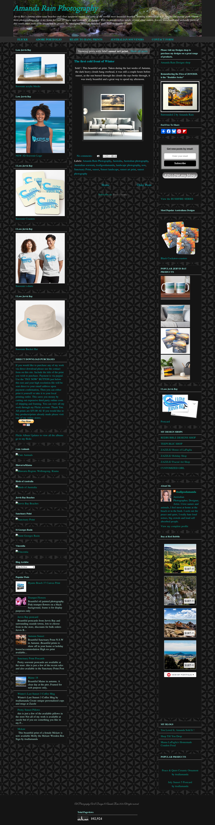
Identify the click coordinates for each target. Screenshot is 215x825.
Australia (117, 161)
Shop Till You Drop (171, 736)
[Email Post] (98, 155)
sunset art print (128, 169)
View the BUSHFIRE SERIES (177, 198)
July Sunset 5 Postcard (180, 782)
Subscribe (180, 163)
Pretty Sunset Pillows (29, 709)
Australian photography (136, 161)
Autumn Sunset (36, 636)
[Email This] (104, 156)
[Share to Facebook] (112, 156)
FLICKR (22, 39)
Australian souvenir (84, 165)
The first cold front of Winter (94, 61)
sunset (95, 169)
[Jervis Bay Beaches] (27, 503)
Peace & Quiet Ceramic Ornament (180, 770)
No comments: (85, 155)
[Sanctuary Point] (25, 519)
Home (106, 185)
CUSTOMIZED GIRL (173, 468)
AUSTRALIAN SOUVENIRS (127, 39)
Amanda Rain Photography (55, 8)
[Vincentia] (22, 551)
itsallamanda (181, 774)
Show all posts (139, 51)
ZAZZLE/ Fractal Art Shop (175, 461)
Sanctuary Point (82, 169)
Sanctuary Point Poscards (31, 658)
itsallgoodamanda (105, 165)
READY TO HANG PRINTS (86, 39)
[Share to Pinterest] (115, 156)
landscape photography (128, 165)
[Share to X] (109, 156)
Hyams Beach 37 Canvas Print (44, 583)
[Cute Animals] (24, 455)
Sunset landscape (109, 169)
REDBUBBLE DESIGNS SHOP (178, 437)
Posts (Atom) (120, 194)
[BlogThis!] (107, 156)
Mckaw (21, 729)
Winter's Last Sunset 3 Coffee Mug (36, 693)
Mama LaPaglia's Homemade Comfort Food (176, 743)
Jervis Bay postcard (28, 617)
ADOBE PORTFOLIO (49, 39)
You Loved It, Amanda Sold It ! (177, 730)
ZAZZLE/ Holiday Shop (174, 455)
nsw (144, 165)
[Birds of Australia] (26, 487)
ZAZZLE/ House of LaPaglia (176, 449)
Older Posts (144, 185)
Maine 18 (33, 677)
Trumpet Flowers (37, 597)
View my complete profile (174, 526)
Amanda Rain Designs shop (175, 62)
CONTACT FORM (162, 39)
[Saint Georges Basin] (28, 535)
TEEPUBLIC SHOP (171, 443)
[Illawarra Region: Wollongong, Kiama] (37, 471)
